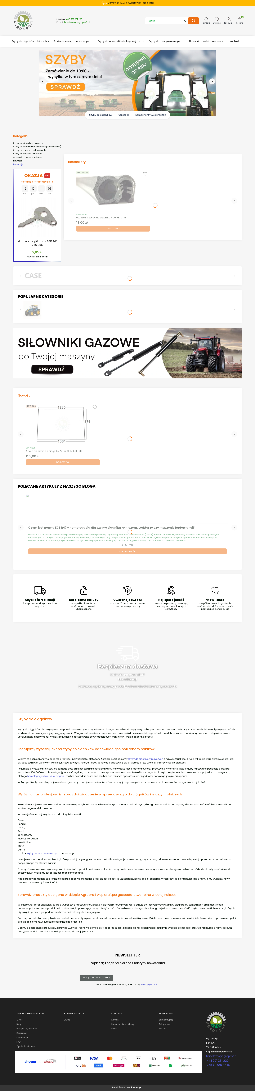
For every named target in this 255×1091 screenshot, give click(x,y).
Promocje (18, 164)
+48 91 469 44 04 (218, 1065)
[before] (43, 81)
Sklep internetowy (126, 1087)
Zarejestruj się (166, 1019)
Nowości (17, 160)
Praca (114, 1028)
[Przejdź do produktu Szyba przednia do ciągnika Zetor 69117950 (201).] (63, 424)
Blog (19, 1024)
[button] (193, 20)
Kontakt (115, 1019)
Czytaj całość (127, 551)
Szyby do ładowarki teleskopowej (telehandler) (37, 146)
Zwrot (67, 1019)
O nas (20, 1019)
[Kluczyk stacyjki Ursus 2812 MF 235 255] (37, 217)
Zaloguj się (164, 1024)
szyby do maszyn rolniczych (43, 853)
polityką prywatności (149, 984)
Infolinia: (69, 19)
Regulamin (22, 1033)
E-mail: (73, 22)
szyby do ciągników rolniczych (145, 759)
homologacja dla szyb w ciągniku (46, 776)
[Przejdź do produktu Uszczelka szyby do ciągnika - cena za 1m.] (113, 190)
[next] (212, 81)
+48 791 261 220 (217, 1061)
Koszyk (162, 1028)
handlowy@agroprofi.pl (221, 1056)
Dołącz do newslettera (96, 977)
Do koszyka (113, 228)
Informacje (22, 1037)
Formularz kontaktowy (122, 1024)
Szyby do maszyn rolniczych (27, 153)
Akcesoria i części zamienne (27, 157)
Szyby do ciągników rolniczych (28, 143)
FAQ (19, 1041)
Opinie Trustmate (26, 1046)
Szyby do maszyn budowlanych (29, 150)
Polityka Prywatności (27, 1028)
